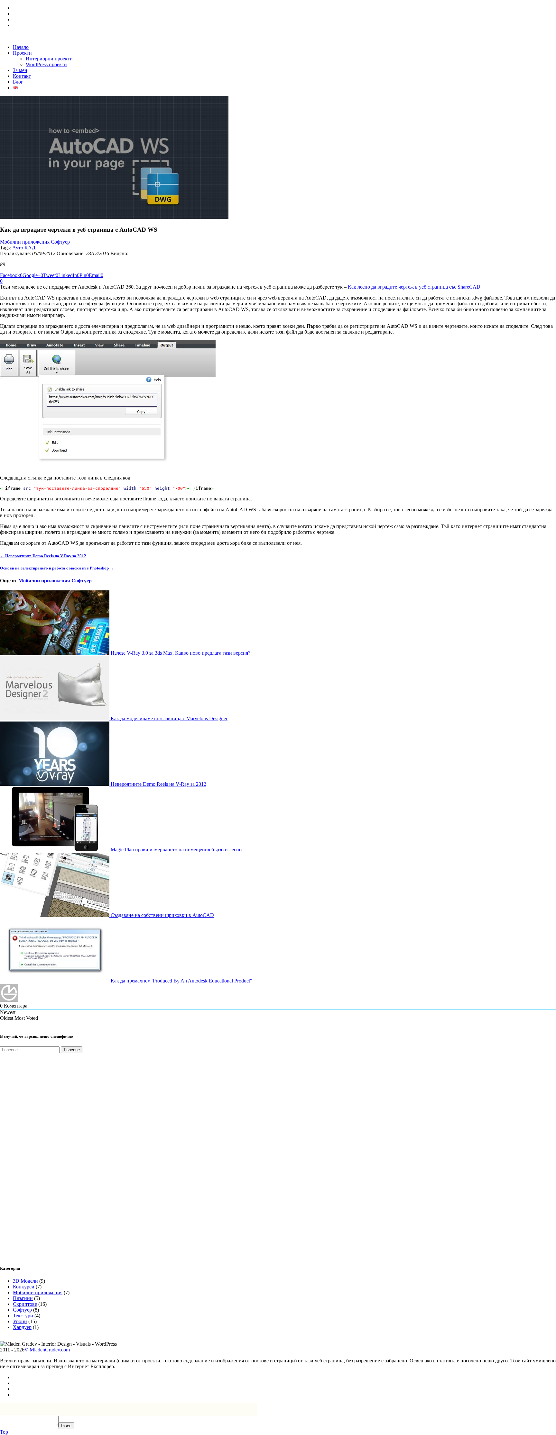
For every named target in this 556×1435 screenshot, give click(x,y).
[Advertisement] (48, 1155)
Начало (21, 47)
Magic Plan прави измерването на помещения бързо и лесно (175, 849)
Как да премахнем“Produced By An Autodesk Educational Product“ (180, 980)
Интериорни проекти (49, 58)
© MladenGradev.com (47, 1349)
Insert (66, 1425)
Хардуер (22, 1327)
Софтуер (60, 242)
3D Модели (25, 1281)
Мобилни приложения (25, 242)
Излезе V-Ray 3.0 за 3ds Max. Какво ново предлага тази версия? (179, 653)
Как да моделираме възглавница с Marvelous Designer (168, 718)
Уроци (20, 1321)
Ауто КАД (23, 247)
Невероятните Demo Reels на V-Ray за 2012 (157, 784)
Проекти (22, 53)
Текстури (23, 1315)
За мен (20, 70)
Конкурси (23, 1286)
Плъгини (23, 1298)
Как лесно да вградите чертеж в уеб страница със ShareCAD (414, 287)
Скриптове (25, 1304)
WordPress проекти (46, 64)
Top (4, 1432)
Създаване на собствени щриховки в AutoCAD (161, 915)
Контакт (22, 76)
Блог (18, 82)
